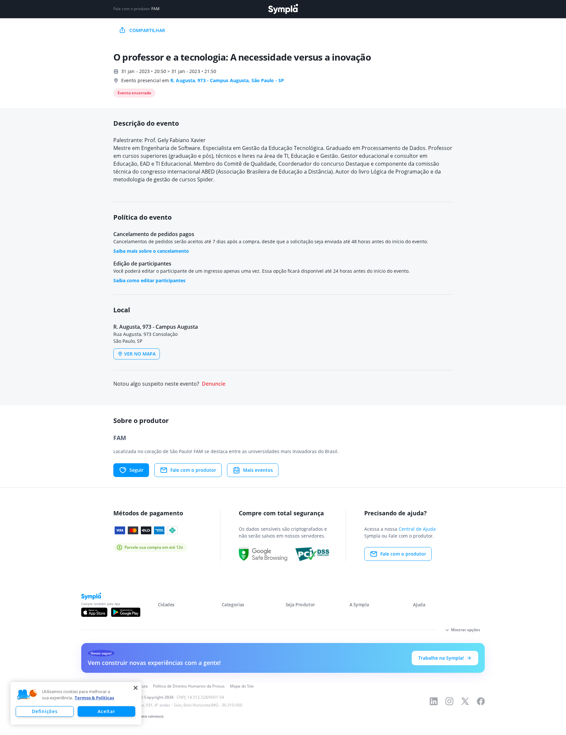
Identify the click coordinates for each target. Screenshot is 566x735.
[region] (76, 703)
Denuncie (213, 384)
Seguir (136, 470)
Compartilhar (147, 30)
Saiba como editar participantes (149, 280)
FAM (155, 9)
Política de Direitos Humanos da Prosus (189, 686)
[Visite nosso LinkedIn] (434, 701)
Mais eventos (258, 470)
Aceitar (106, 711)
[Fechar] (135, 688)
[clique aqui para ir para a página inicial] (283, 9)
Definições (44, 711)
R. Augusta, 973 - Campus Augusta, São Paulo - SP (227, 80)
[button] (27, 694)
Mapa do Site (242, 686)
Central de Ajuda (417, 529)
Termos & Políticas (94, 698)
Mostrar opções (465, 630)
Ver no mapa (140, 354)
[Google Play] (125, 612)
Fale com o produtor (193, 470)
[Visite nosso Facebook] (481, 701)
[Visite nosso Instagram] (449, 701)
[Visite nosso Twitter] (465, 701)
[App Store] (94, 612)
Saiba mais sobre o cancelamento (151, 251)
